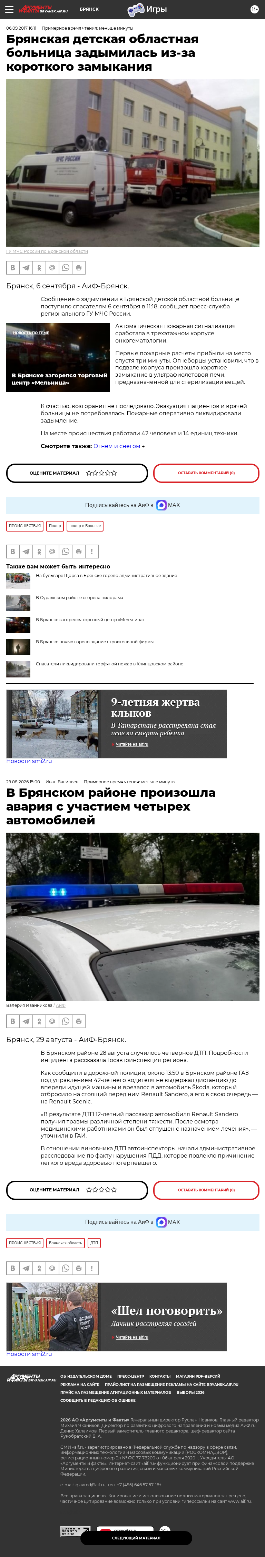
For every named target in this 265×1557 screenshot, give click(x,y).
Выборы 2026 (190, 1392)
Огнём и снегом (117, 446)
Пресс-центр (130, 1376)
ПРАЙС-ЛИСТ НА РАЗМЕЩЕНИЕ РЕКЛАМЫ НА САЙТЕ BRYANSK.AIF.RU (171, 1384)
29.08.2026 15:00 (23, 781)
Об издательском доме (86, 1376)
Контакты (159, 1376)
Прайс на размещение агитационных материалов (115, 1392)
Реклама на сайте (79, 1384)
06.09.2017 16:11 (21, 28)
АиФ (61, 1005)
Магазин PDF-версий (198, 1376)
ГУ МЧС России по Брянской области (47, 251)
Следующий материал (136, 1538)
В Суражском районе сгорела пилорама (79, 597)
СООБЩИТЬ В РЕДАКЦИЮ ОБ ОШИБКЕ (98, 1400)
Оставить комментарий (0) (206, 473)
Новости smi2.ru (29, 761)
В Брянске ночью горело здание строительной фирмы (95, 641)
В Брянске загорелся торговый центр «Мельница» (90, 619)
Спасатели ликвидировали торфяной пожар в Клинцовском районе (109, 663)
